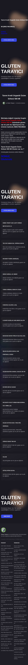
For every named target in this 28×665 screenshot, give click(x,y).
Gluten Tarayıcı (11, 103)
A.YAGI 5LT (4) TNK (18, 652)
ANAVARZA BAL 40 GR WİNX (20, 601)
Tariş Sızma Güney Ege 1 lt (20, 654)
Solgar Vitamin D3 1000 (19, 562)
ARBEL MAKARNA (5, 569)
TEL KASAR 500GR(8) (6, 580)
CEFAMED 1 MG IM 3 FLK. (7, 556)
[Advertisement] (14, 4)
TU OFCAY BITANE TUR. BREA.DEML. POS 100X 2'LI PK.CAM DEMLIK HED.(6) (20, 566)
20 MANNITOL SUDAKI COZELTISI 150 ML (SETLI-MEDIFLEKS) (20, 589)
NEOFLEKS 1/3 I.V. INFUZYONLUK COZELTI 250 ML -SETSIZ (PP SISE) (20, 627)
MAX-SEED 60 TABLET (6, 641)
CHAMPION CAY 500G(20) (20, 619)
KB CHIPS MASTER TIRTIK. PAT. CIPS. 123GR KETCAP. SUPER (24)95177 (7, 628)
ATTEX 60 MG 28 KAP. (19, 570)
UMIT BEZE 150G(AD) (6, 545)
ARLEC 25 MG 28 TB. (5, 595)
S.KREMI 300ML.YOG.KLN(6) (20, 573)
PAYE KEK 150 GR (5, 648)
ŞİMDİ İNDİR (7, 516)
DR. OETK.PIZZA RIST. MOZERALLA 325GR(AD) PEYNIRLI (6, 618)
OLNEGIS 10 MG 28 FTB (6, 563)
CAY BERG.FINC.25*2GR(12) (7, 650)
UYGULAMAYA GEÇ (9, 40)
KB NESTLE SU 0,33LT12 (19, 604)
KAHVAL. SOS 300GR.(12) (7, 639)
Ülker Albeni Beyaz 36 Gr (6, 632)
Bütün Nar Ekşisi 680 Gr (6, 597)
